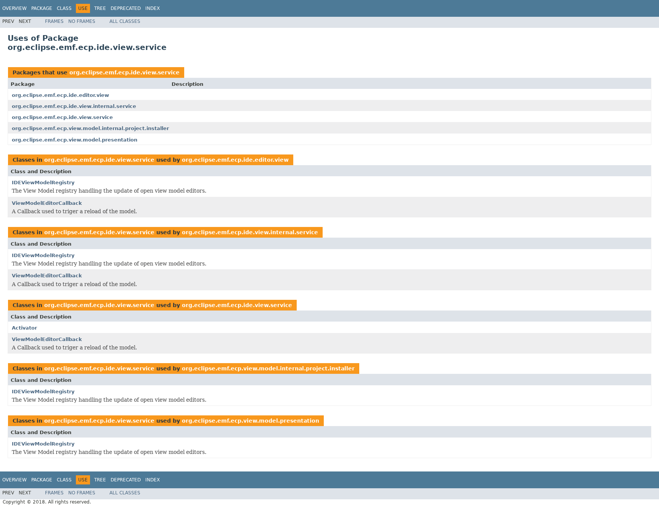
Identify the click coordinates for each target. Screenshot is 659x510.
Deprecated (126, 8)
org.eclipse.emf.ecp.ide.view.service (124, 72)
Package (41, 8)
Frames (54, 21)
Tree (100, 8)
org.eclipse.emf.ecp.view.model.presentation (74, 140)
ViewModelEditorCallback (47, 203)
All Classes (124, 21)
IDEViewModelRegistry (43, 182)
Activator (24, 328)
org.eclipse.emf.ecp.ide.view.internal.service (74, 106)
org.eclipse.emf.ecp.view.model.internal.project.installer (90, 128)
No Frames (81, 21)
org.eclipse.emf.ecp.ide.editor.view (60, 95)
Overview (14, 8)
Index (152, 8)
